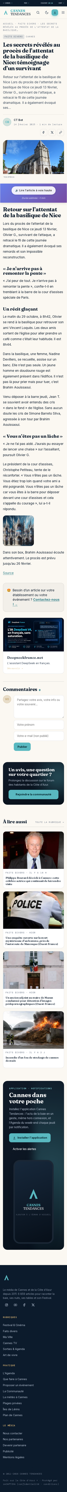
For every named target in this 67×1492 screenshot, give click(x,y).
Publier (22, 746)
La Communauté (13, 1391)
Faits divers (27, 23)
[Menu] (63, 12)
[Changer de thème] (46, 12)
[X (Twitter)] (33, 1306)
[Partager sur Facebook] (43, 132)
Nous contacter (12, 1433)
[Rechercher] (38, 12)
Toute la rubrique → (49, 822)
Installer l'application (32, 1137)
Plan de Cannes (13, 1415)
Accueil (8, 23)
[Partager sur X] (52, 132)
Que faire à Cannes (15, 1379)
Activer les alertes (24, 1149)
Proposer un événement (18, 1385)
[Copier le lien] (60, 132)
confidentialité (28, 1484)
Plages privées (12, 1403)
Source (8, 573)
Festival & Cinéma (14, 1325)
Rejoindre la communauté (33, 794)
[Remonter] (59, 1487)
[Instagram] (6, 1306)
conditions (51, 1484)
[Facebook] (24, 1306)
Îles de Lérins (11, 1409)
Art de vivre (10, 1355)
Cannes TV (10, 1343)
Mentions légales (13, 1457)
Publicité (8, 1451)
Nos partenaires (13, 1439)
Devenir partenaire (14, 1445)
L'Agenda (9, 1373)
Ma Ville (8, 1337)
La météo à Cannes (15, 1397)
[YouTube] (15, 1306)
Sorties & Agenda (14, 1348)
